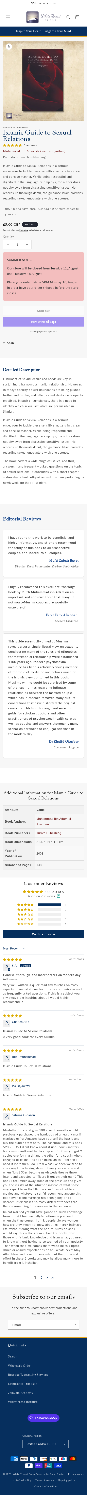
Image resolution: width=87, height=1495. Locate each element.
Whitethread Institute (23, 1402)
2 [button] (42, 1277)
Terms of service (44, 1480)
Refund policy (23, 1480)
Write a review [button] (43, 934)
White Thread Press (24, 1474)
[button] (8, 17)
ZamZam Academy (20, 1392)
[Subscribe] (74, 1325)
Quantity (8, 236)
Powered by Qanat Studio (50, 1474)
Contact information (45, 1486)
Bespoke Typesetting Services (28, 1374)
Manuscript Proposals (22, 1383)
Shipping (23, 230)
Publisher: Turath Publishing (24, 157)
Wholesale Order (19, 1365)
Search (12, 1356)
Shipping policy (66, 1480)
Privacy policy (76, 1474)
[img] (12, 960)
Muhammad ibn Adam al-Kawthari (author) (34, 151)
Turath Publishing (48, 833)
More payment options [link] (43, 331)
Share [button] (11, 343)
